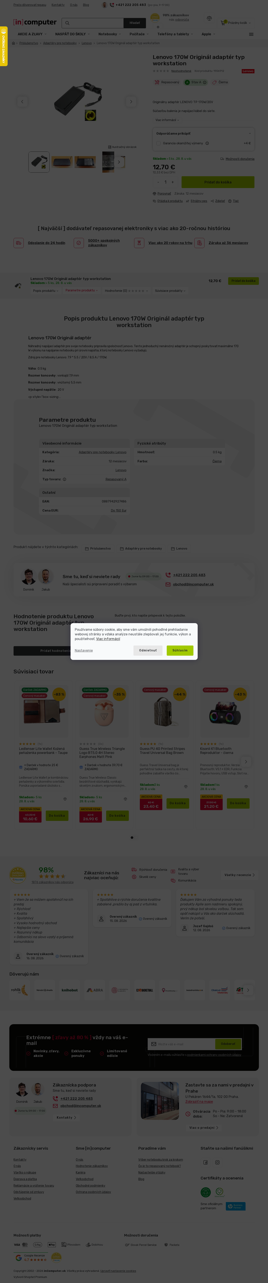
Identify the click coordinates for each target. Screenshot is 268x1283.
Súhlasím (180, 650)
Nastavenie (84, 650)
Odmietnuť (148, 650)
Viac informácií (108, 639)
